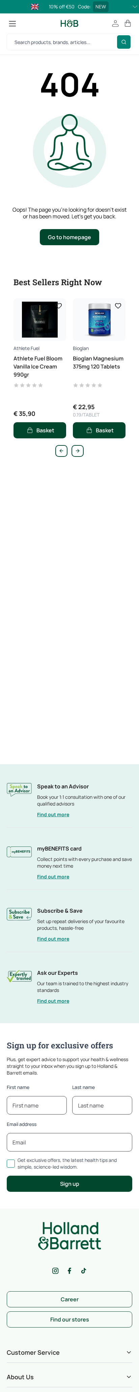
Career (70, 1299)
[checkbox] (11, 1164)
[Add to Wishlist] (59, 306)
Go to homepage (69, 237)
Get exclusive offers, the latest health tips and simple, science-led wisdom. (67, 1163)
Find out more (53, 814)
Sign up (69, 1183)
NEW (100, 6)
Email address (21, 1124)
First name (18, 1087)
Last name (83, 1087)
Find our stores (69, 1319)
